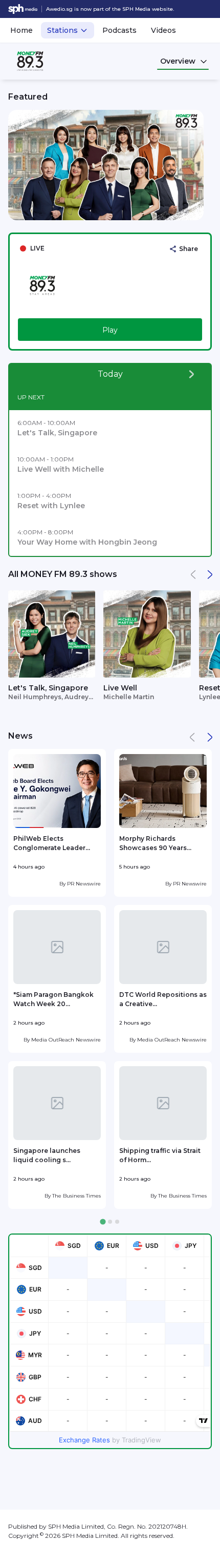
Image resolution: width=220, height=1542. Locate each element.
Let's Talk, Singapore (48, 687)
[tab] (102, 1222)
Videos (163, 30)
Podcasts (119, 30)
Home (21, 30)
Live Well (120, 687)
